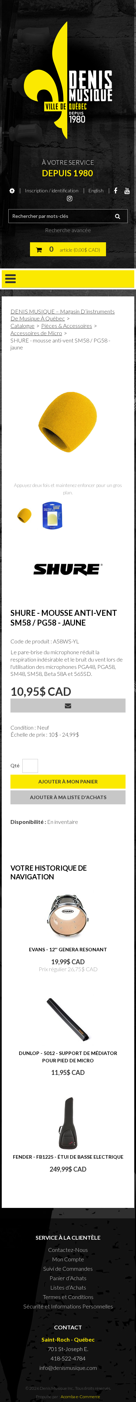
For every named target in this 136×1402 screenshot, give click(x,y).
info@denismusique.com (68, 1367)
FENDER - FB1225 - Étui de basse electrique (68, 1157)
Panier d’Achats (68, 1278)
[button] (68, 249)
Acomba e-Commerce (80, 1396)
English (96, 190)
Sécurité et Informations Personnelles (68, 1306)
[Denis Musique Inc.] (68, 80)
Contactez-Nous (68, 1249)
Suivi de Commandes (68, 1268)
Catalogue (22, 325)
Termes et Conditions (68, 1296)
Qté (15, 765)
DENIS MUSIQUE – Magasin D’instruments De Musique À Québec (62, 315)
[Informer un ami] (68, 706)
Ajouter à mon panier (68, 781)
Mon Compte (68, 1259)
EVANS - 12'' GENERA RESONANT (68, 949)
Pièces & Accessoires (66, 325)
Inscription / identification (51, 190)
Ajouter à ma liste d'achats (68, 797)
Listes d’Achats (68, 1287)
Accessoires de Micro (36, 333)
